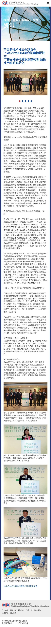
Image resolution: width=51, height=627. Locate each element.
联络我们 (37, 610)
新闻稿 (25, 20)
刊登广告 (29, 610)
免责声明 (5, 613)
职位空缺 (13, 610)
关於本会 (5, 610)
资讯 (15, 20)
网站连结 (21, 610)
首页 (6, 20)
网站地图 (13, 613)
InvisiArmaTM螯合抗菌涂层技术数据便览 (20, 586)
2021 (35, 20)
